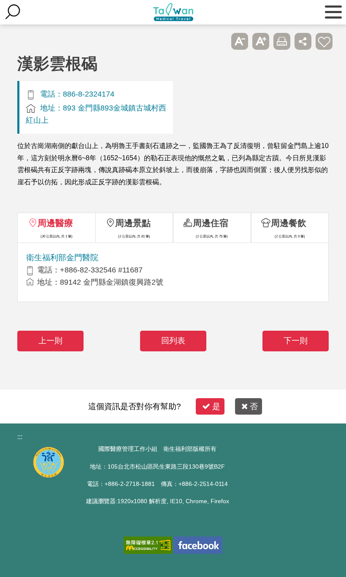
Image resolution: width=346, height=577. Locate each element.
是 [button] (216, 406)
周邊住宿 (210, 223)
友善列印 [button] (281, 41)
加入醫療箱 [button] (324, 41)
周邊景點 (133, 223)
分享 (303, 41)
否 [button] (254, 406)
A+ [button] (260, 41)
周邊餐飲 (288, 223)
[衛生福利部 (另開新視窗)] (48, 475)
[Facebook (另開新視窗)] (198, 545)
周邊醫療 (55, 223)
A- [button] (239, 41)
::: (19, 436)
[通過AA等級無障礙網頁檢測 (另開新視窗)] (148, 545)
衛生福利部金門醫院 (62, 257)
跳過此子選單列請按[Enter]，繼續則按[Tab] (218, 41)
